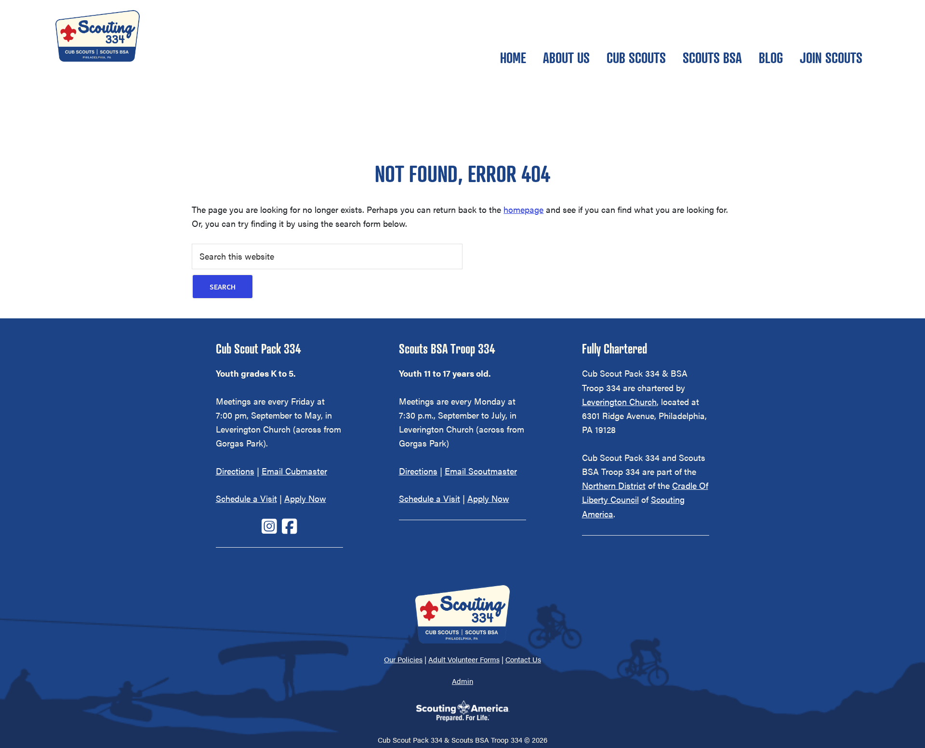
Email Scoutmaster (481, 471)
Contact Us (523, 659)
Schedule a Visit (246, 498)
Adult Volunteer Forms (464, 659)
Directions (235, 471)
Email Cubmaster (294, 471)
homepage (523, 209)
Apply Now (305, 498)
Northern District (614, 485)
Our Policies (403, 659)
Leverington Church (619, 401)
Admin (462, 681)
